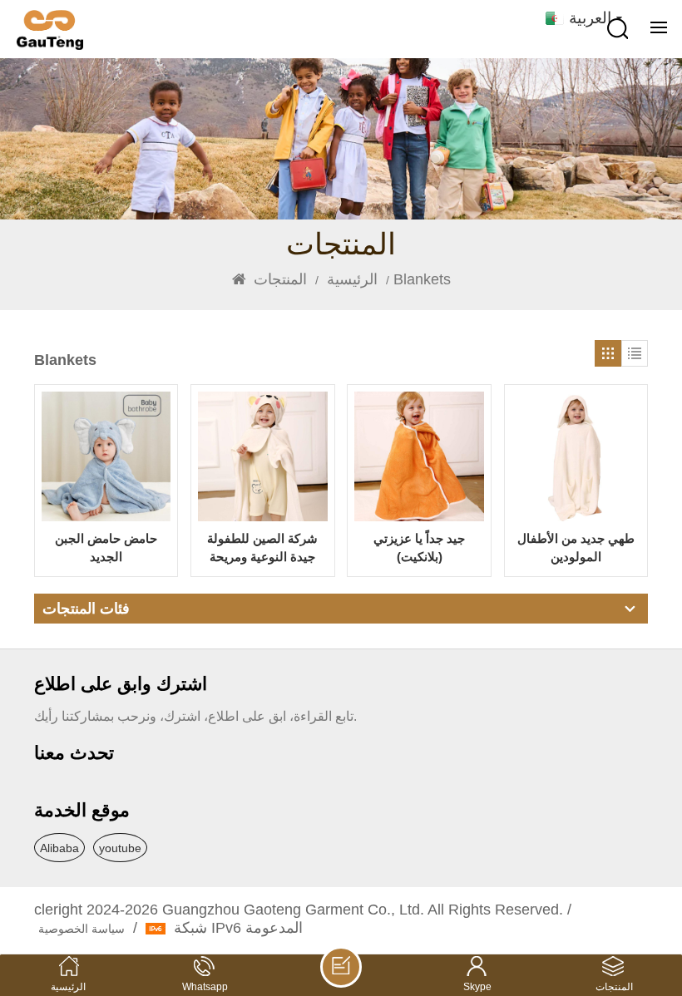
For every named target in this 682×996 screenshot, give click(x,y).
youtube (120, 848)
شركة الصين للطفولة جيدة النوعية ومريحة (262, 547)
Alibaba (59, 848)
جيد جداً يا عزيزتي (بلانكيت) (419, 547)
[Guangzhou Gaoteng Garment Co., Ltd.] (50, 30)
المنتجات (280, 279)
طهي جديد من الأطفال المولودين (576, 547)
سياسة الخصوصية (81, 928)
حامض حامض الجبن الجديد (106, 547)
